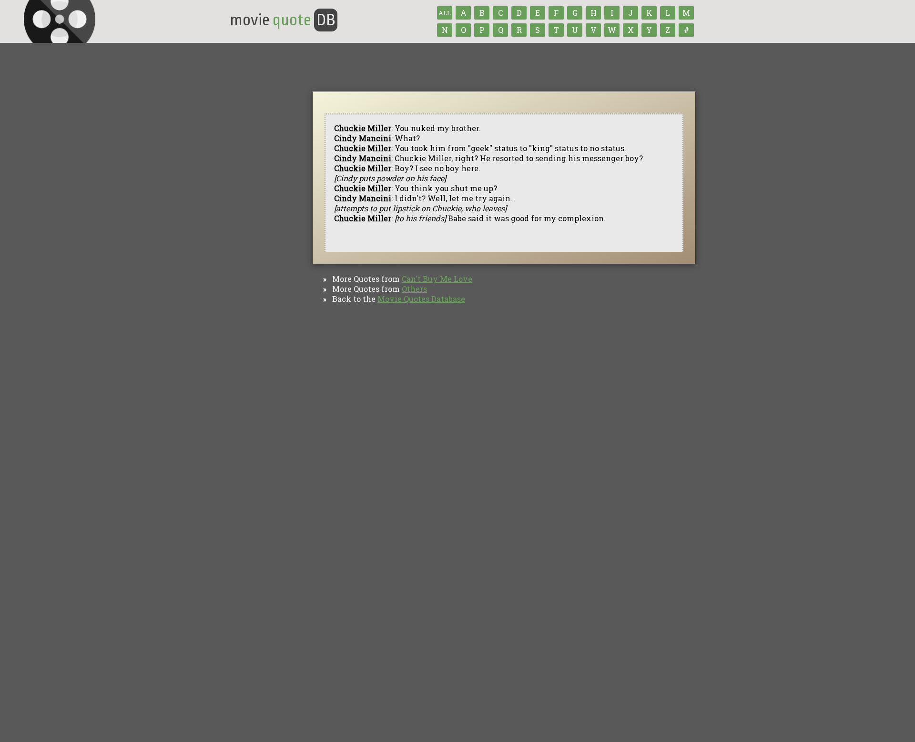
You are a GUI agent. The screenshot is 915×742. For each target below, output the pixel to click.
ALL (444, 13)
